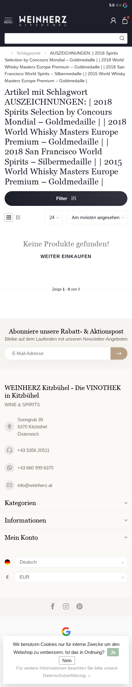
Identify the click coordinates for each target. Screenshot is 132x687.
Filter (62, 198)
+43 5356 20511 (33, 450)
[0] (124, 20)
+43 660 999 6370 (35, 467)
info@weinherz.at (34, 485)
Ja (113, 652)
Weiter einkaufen (66, 256)
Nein (67, 660)
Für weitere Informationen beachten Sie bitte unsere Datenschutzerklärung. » (67, 672)
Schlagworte (29, 53)
